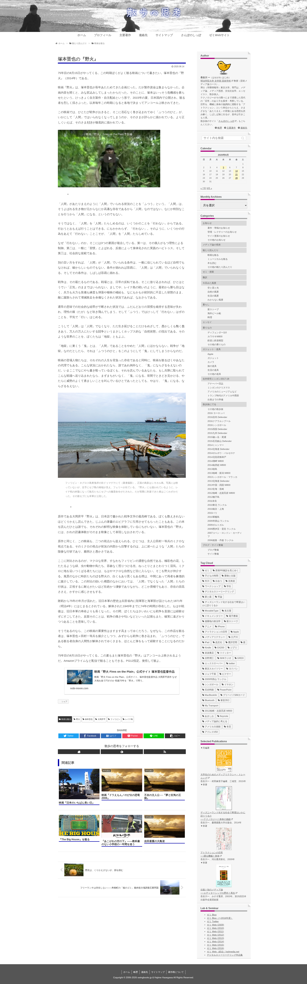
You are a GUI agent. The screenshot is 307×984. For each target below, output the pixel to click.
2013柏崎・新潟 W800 (219, 473)
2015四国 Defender (217, 429)
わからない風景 (215, 299)
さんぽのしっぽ (226, 121)
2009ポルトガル (216, 525)
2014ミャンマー (216, 445)
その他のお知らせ (216, 240)
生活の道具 (213, 370)
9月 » (209, 188)
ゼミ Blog (211, 914)
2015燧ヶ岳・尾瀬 (217, 437)
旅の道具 (212, 366)
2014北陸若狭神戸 (217, 457)
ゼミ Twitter (213, 921)
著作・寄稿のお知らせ (219, 228)
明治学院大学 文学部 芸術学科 (216, 81)
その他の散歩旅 (215, 409)
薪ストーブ (213, 309)
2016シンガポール (217, 425)
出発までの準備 (215, 399)
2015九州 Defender (217, 433)
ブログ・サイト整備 (213, 545)
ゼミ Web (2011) (215, 931)
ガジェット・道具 (212, 349)
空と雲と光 (213, 287)
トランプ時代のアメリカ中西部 (223, 395)
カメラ (211, 362)
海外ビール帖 (214, 313)
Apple (210, 354)
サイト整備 (213, 554)
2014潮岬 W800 (216, 461)
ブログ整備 (213, 550)
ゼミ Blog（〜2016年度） (220, 918)
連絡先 (243, 127)
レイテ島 (129, 719)
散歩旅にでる (209, 404)
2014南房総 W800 (217, 465)
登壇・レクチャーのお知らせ (222, 232)
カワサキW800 (215, 336)
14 (236, 171)
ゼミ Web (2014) (215, 941)
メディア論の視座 (212, 244)
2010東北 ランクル (217, 505)
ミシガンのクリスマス (219, 387)
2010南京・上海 (216, 509)
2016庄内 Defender (217, 417)
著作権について (176, 972)
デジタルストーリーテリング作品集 (225, 955)
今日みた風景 (209, 283)
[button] (243, 138)
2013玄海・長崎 (216, 489)
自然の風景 (213, 291)
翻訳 (205, 277)
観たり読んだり (210, 250)
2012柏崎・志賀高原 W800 (221, 493)
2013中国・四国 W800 (219, 485)
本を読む (212, 263)
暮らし (206, 304)
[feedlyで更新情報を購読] (122, 751)
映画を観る (66, 719)
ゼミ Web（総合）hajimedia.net (223, 951)
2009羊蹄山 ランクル (218, 521)
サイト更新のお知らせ (219, 236)
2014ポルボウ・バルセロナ (221, 453)
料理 (210, 317)
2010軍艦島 (213, 517)
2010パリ (212, 513)
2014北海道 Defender (218, 449)
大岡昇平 (101, 719)
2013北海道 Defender (218, 481)
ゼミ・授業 (208, 272)
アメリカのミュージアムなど (222, 391)
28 (236, 178)
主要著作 (231, 127)
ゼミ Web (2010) (215, 928)
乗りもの (207, 327)
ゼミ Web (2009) (215, 924)
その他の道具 (214, 374)
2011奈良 (212, 501)
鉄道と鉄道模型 (215, 340)
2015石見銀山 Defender (220, 441)
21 (236, 174)
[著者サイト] (79, 751)
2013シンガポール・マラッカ (222, 477)
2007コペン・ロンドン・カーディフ (225, 535)
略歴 (219, 127)
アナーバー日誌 (215, 383)
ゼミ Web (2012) (215, 935)
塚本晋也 (89, 719)
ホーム (126, 972)
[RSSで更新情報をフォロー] (165, 751)
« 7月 (203, 188)
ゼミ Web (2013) (215, 938)
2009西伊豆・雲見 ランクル (222, 529)
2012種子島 (213, 497)
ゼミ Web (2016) (215, 948)
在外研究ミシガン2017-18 (216, 379)
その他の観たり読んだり (220, 267)
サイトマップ (158, 972)
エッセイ (207, 322)
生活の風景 (213, 295)
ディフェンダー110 (217, 332)
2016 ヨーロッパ (216, 413)
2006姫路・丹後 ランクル (220, 540)
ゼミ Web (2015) (215, 945)
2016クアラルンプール (219, 421)
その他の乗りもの (216, 344)
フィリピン (115, 719)
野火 (78, 719)
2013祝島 (212, 469)
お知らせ (207, 223)
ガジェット (213, 358)
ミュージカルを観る (218, 259)
